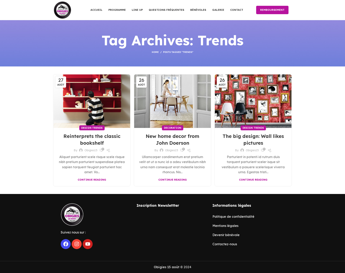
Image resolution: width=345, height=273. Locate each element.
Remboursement (272, 9)
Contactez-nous (224, 244)
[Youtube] (88, 244)
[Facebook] (66, 244)
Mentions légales (225, 226)
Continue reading (92, 179)
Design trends (92, 127)
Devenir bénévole (226, 235)
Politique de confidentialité (233, 217)
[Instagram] (77, 244)
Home (155, 52)
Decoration (172, 127)
